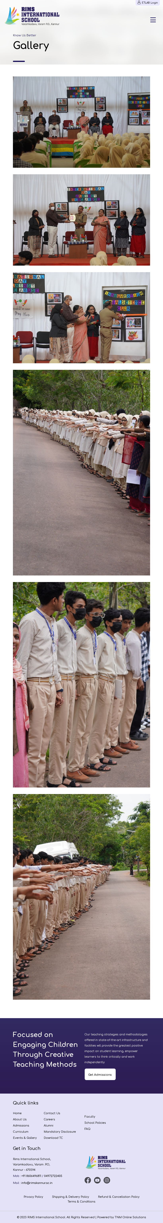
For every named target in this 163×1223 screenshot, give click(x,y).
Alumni (48, 1125)
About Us (20, 1119)
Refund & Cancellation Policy (119, 1196)
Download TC (53, 1137)
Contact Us (52, 1113)
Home (17, 1113)
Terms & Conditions (81, 1201)
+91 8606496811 (31, 1176)
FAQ (87, 1129)
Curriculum (20, 1131)
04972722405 (53, 1176)
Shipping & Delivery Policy (70, 1196)
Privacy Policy (33, 1196)
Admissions (21, 1125)
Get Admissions (100, 1075)
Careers (49, 1119)
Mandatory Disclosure (60, 1131)
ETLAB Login (150, 2)
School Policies (95, 1122)
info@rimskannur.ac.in (36, 1183)
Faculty (89, 1116)
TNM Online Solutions (130, 1217)
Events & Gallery (25, 1137)
